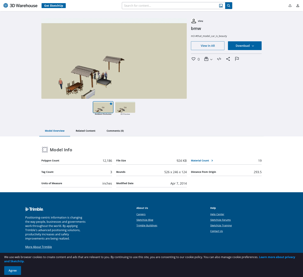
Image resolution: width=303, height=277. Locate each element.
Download (243, 46)
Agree (13, 270)
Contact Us (216, 231)
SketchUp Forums (220, 219)
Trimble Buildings (146, 225)
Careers (141, 214)
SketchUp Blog (144, 219)
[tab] (54, 131)
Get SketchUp (53, 6)
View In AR (208, 46)
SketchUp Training (221, 225)
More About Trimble (38, 247)
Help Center (217, 214)
